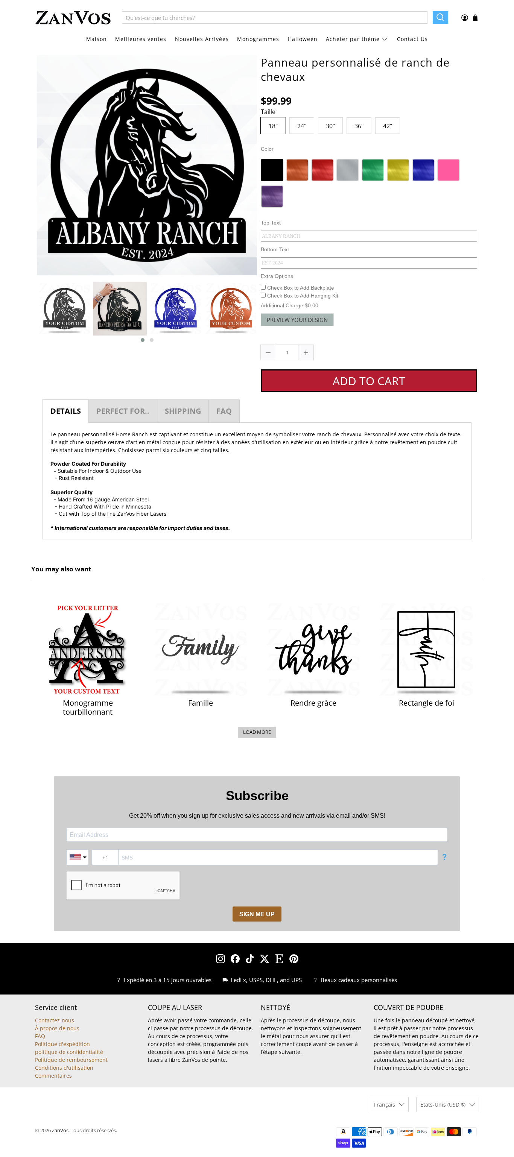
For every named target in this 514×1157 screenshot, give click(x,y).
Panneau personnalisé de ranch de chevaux (355, 69)
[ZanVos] (73, 17)
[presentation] (30, 312)
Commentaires (53, 1075)
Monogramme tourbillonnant (88, 707)
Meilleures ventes (140, 39)
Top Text (271, 223)
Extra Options (277, 276)
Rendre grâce (313, 703)
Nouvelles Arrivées (202, 39)
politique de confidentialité (69, 1051)
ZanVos (60, 1130)
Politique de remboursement (71, 1059)
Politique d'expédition (62, 1044)
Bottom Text (275, 249)
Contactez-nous (54, 1020)
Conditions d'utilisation (64, 1067)
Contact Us (412, 39)
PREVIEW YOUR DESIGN (297, 319)
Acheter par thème (353, 39)
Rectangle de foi (426, 703)
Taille (268, 112)
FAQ (40, 1036)
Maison (96, 39)
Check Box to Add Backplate (300, 288)
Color (267, 149)
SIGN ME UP (257, 914)
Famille (200, 703)
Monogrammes (258, 39)
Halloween (303, 39)
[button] (142, 340)
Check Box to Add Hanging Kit (302, 296)
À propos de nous (57, 1028)
